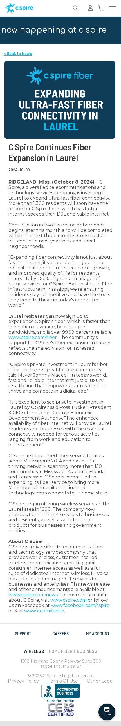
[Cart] (101, 8)
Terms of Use (63, 681)
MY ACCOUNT (98, 633)
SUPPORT (23, 633)
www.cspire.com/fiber (32, 337)
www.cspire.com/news (33, 594)
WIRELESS (34, 651)
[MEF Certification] (60, 709)
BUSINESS (87, 651)
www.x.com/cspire (44, 610)
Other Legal (100, 681)
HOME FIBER (60, 651)
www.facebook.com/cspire (80, 605)
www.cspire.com (68, 600)
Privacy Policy (23, 681)
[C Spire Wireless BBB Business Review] (60, 693)
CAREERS (60, 633)
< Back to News (18, 53)
